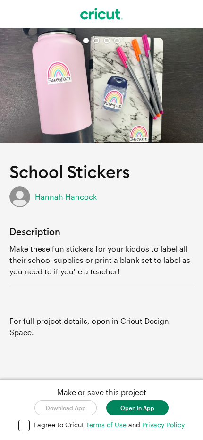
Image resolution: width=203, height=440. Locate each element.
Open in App (137, 408)
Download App (66, 408)
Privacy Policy (163, 425)
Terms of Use (107, 425)
